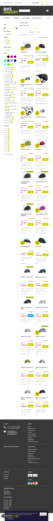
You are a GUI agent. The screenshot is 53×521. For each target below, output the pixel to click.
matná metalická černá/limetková (9, 116)
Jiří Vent (30, 432)
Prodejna (30, 438)
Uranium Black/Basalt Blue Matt (11, 103)
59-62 (7, 136)
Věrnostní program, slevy (34, 459)
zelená (39, 384)
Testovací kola (31, 430)
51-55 (7, 128)
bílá (21, 71)
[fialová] (15, 56)
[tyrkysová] (5, 64)
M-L (6, 142)
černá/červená (8, 75)
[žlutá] (11, 64)
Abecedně (32, 34)
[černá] (8, 56)
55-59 (7, 134)
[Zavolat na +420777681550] (47, 1)
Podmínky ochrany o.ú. (33, 462)
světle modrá (8, 122)
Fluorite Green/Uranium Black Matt (10, 84)
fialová (25, 103)
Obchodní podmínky (8, 3)
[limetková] (5, 60)
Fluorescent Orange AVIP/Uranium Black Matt (10, 81)
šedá (25, 200)
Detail (30, 62)
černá (24, 71)
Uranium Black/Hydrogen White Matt (11, 110)
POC (6, 44)
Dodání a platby (18, 3)
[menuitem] (7, 18)
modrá (37, 263)
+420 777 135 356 (15, 428)
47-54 (7, 151)
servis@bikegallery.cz (12, 432)
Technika (6, 476)
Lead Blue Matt (8, 92)
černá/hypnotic (9, 77)
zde (30, 514)
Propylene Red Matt (9, 97)
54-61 (7, 132)
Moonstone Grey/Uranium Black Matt (10, 95)
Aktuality (6, 478)
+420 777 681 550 (16, 426)
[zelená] (8, 64)
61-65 (7, 140)
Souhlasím (42, 514)
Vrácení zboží (31, 453)
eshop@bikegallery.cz (12, 434)
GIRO (7, 40)
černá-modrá (8, 73)
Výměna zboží (31, 457)
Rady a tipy (6, 475)
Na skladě (7, 34)
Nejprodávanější (24, 34)
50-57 (7, 149)
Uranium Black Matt (9, 101)
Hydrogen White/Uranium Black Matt (11, 89)
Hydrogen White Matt (10, 87)
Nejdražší (38, 32)
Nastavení (9, 518)
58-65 (7, 147)
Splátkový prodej (32, 428)
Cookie (29, 460)
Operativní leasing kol (33, 441)
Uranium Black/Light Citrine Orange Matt (10, 113)
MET (6, 42)
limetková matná (9, 119)
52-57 (7, 130)
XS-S (6, 145)
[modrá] (8, 60)
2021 (7, 50)
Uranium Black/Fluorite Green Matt (10, 107)
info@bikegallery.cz (11, 431)
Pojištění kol (31, 439)
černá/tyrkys (8, 79)
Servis (29, 426)
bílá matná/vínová (9, 67)
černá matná (8, 71)
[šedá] (11, 60)
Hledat (32, 10)
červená (40, 168)
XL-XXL (7, 143)
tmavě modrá (8, 120)
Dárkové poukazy (32, 434)
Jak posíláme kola (32, 436)
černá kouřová (8, 69)
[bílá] (5, 56)
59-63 (7, 138)
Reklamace (30, 455)
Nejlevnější (31, 32)
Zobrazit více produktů (34, 28)
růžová (7, 99)
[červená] (11, 56)
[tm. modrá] (15, 60)
